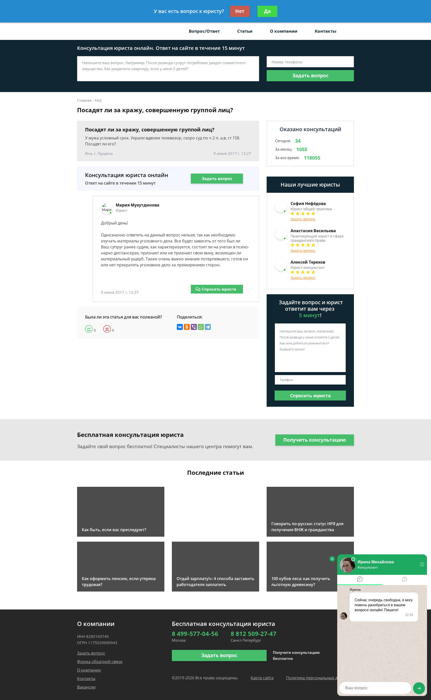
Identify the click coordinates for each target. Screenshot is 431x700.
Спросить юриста (219, 289)
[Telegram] (208, 327)
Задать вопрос (310, 75)
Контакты (325, 31)
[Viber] (194, 327)
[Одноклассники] (187, 327)
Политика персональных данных (318, 678)
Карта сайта (262, 678)
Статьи (244, 31)
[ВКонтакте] (180, 327)
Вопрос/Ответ (204, 31)
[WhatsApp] (201, 327)
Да (267, 11)
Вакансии (86, 687)
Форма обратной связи (99, 661)
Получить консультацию (314, 440)
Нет (239, 11)
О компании (283, 31)
